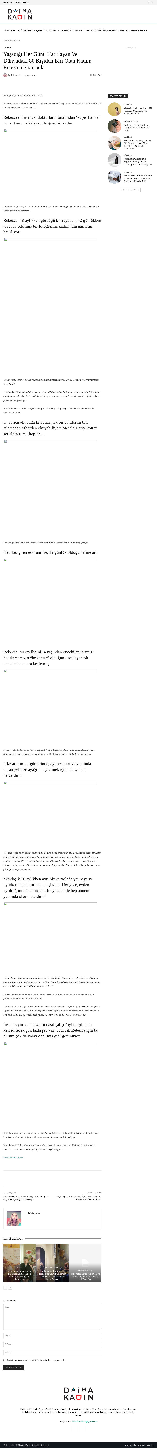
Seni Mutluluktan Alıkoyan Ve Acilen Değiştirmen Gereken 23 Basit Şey (85, 1276)
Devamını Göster (129, 190)
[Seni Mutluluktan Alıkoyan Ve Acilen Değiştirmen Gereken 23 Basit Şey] (85, 1263)
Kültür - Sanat (52, 1267)
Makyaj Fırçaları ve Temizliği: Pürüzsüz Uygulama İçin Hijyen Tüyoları (138, 111)
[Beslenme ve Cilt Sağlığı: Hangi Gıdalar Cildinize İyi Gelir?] (114, 126)
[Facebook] (149, 2)
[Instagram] (152, 2)
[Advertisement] (131, 68)
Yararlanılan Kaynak (13, 1157)
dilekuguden (16, 75)
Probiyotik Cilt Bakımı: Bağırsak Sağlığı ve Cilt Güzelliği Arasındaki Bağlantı (138, 162)
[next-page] (10, 1288)
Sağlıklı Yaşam (85, 1270)
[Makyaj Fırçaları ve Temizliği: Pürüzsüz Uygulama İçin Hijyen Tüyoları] (114, 109)
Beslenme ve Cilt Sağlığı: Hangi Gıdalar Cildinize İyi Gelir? (137, 128)
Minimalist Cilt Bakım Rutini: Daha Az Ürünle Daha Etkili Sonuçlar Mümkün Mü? (138, 178)
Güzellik (128, 105)
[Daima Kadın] (19, 14)
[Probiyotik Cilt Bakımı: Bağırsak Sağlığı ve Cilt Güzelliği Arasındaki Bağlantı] (114, 160)
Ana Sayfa (7, 40)
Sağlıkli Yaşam (131, 121)
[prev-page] (5, 1288)
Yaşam (17, 40)
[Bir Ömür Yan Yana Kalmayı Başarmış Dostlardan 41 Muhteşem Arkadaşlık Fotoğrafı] (19, 1263)
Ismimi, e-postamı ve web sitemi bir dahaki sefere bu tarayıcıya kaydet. (36, 1360)
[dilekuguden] (5, 75)
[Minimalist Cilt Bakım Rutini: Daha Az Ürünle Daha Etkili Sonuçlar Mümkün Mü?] (114, 177)
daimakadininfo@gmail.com (84, 1421)
